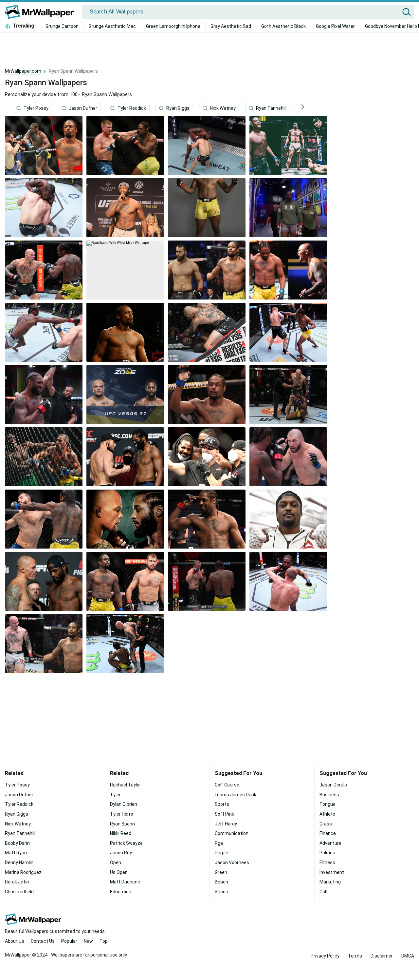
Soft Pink (224, 814)
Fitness (327, 862)
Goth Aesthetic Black (283, 26)
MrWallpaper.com (23, 71)
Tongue (327, 804)
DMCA (407, 955)
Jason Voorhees (232, 862)
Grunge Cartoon (62, 26)
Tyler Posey (36, 108)
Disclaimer (382, 955)
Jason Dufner (83, 108)
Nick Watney (223, 108)
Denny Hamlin (19, 862)
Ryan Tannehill (271, 108)
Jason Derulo (333, 784)
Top (104, 941)
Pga (219, 843)
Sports (222, 804)
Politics (327, 852)
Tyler (115, 794)
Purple (221, 852)
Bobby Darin (17, 843)
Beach (221, 881)
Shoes (221, 891)
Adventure (330, 843)
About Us (14, 941)
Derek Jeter (17, 881)
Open (115, 862)
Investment (331, 872)
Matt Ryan (16, 852)
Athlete (327, 814)
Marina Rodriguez (23, 872)
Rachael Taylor (125, 784)
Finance (327, 833)
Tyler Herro (121, 814)
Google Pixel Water (335, 26)
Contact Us (43, 941)
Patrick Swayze (126, 843)
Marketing (330, 881)
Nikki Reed (120, 833)
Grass (325, 823)
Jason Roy (121, 852)
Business (329, 794)
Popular (69, 941)
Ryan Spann (122, 823)
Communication (231, 833)
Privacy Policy (325, 955)
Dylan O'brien (123, 804)
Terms (355, 955)
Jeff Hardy (226, 823)
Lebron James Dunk (235, 794)
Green (221, 872)
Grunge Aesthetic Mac (112, 26)
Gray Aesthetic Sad (230, 26)
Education (120, 891)
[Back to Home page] (42, 12)
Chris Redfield (19, 891)
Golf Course (227, 784)
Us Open (119, 872)
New (88, 941)
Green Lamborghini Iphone (173, 26)
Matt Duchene (125, 881)
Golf (323, 891)
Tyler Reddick (132, 108)
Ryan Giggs (178, 108)
